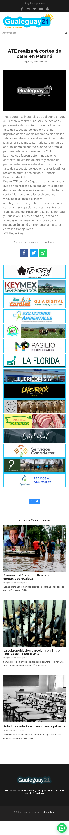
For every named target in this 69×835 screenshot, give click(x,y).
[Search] (66, 33)
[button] (62, 828)
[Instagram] (28, 9)
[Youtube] (41, 9)
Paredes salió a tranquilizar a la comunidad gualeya (26, 577)
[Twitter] (34, 9)
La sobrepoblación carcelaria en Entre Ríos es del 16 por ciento (31, 652)
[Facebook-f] (21, 9)
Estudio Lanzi (48, 812)
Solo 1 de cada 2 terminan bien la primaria (34, 726)
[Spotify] (47, 9)
